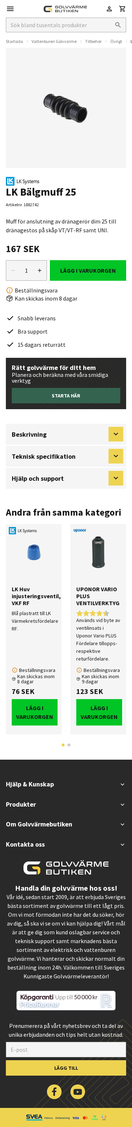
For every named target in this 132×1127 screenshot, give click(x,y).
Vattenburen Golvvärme (54, 41)
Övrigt (116, 41)
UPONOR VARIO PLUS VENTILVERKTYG (98, 596)
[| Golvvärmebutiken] (65, 8)
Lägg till (66, 1068)
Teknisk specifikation (44, 456)
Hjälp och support (38, 478)
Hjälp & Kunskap (30, 784)
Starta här (66, 395)
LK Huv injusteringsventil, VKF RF (34, 596)
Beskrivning (29, 434)
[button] (122, 8)
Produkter (21, 804)
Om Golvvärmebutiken (39, 824)
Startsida (14, 41)
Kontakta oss (25, 844)
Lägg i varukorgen (88, 270)
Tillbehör (93, 41)
